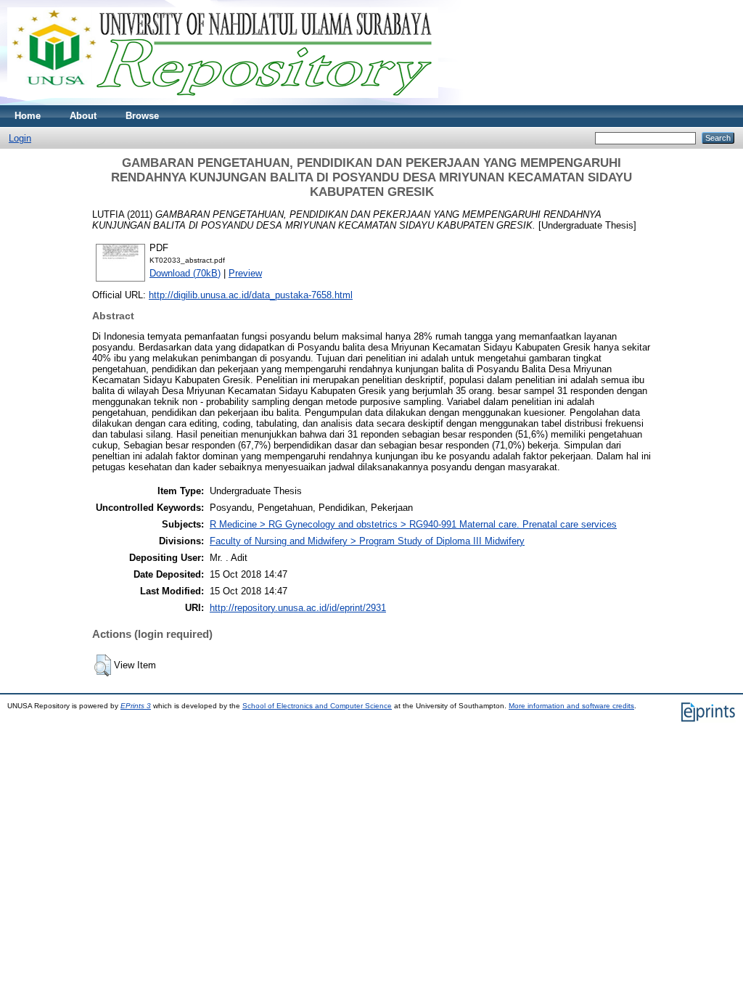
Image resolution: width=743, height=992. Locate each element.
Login (20, 138)
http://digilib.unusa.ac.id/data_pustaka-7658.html (251, 295)
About (83, 115)
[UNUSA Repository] (223, 102)
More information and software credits (571, 706)
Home (28, 115)
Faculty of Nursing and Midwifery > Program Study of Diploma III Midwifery (367, 541)
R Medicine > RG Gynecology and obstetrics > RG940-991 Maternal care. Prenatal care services (413, 524)
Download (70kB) (185, 273)
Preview (245, 273)
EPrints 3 (135, 706)
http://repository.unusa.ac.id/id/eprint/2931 (298, 607)
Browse (142, 115)
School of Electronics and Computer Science (317, 706)
